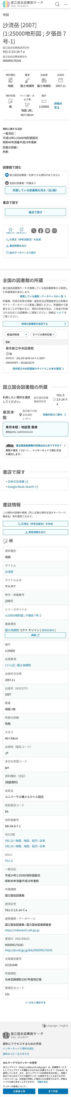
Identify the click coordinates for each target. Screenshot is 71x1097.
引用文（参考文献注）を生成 (25, 239)
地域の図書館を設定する (34, 323)
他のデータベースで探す (22, 252)
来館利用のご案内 (52, 414)
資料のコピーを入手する (16, 1054)
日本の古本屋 (16, 481)
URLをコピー (21, 232)
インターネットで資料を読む (18, 1048)
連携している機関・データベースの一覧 (41, 296)
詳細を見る (58, 105)
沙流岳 (9, 571)
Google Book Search (21, 486)
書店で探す (35, 212)
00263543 (48, 630)
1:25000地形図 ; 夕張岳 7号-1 (23, 615)
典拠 (33, 635)
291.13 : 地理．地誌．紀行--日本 (25, 840)
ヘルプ (60, 312)
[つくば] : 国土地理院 (18, 665)
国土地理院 (12, 630)
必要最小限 (19, 1091)
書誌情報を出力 (17, 245)
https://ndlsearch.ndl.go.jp (22, 930)
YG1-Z (9, 860)
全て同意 (53, 1091)
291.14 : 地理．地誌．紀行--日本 (25, 846)
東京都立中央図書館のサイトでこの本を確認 (37, 368)
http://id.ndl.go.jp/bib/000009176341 (29, 950)
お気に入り (10, 232)
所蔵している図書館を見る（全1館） (35, 190)
